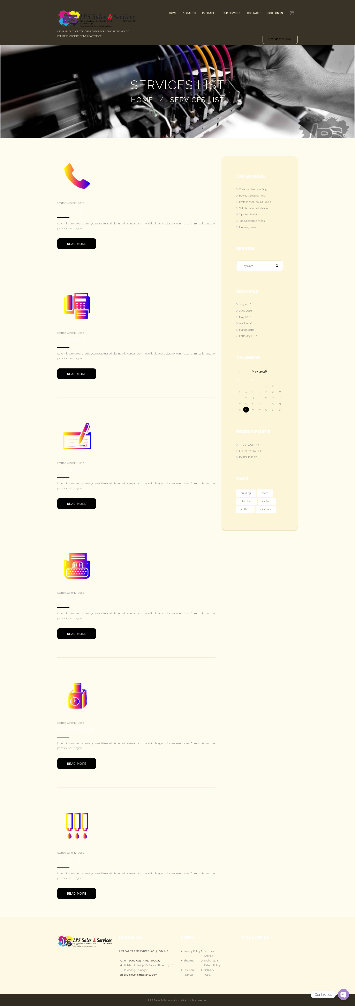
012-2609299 (153, 960)
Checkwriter (73, 470)
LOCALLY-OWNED (250, 451)
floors (265, 493)
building (246, 493)
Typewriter (71, 600)
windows (265, 509)
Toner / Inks (72, 860)
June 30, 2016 (75, 203)
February (248, 335)
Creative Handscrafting (253, 189)
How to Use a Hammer (252, 195)
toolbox (245, 509)
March (246, 329)
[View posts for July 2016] (239, 371)
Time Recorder (75, 730)
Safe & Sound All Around (254, 208)
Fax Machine (72, 340)
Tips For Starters (249, 214)
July (245, 304)
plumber (246, 501)
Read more (76, 244)
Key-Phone (70, 210)
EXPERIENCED (248, 457)
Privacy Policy (192, 951)
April (245, 323)
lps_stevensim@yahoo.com (141, 974)
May (245, 317)
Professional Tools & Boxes (255, 201)
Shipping (189, 960)
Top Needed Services (252, 220)
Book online (280, 39)
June (245, 310)
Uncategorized (248, 227)
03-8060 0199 (133, 960)
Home (142, 100)
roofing (266, 501)
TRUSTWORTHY (249, 444)
